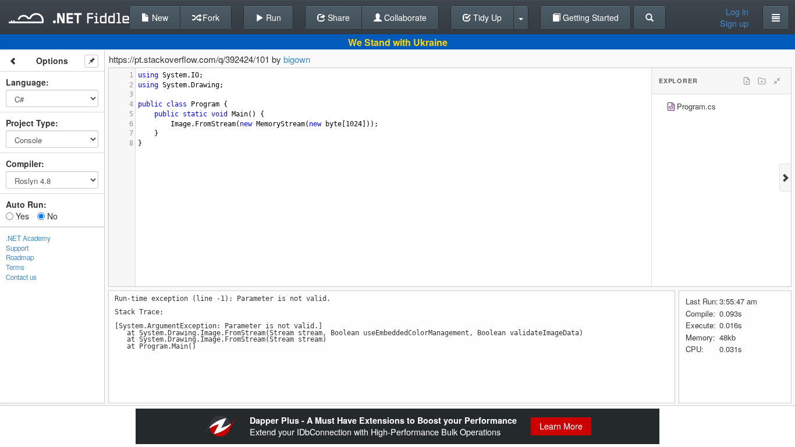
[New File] (747, 81)
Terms (15, 267)
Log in (737, 11)
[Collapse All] (777, 81)
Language (26, 82)
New (159, 17)
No (51, 216)
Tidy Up (486, 17)
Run (272, 17)
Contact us (21, 277)
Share (337, 17)
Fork (209, 17)
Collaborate (404, 17)
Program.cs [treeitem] (696, 106)
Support (17, 248)
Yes (21, 216)
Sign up (734, 23)
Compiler (23, 163)
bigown (296, 59)
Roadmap (20, 257)
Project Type (30, 123)
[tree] (721, 108)
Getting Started (589, 17)
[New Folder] (762, 81)
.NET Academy (28, 238)
